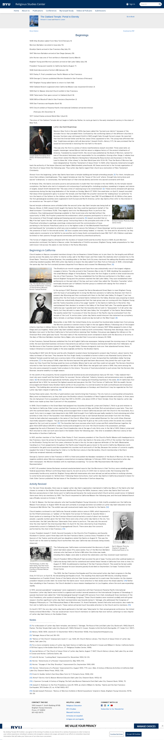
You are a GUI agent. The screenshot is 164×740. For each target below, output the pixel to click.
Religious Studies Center (30, 4)
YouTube (112, 705)
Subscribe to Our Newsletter (112, 709)
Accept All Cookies (133, 734)
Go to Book (130, 16)
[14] (125, 581)
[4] (66, 230)
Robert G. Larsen (60, 19)
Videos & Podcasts (84, 10)
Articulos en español (74, 716)
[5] (113, 264)
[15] (129, 605)
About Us (26, 10)
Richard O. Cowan (46, 19)
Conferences (51, 10)
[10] (60, 390)
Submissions (100, 10)
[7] (40, 360)
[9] (118, 380)
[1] (114, 175)
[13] (63, 529)
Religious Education (74, 705)
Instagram (105, 705)
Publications (38, 10)
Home (16, 10)
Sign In (132, 4)
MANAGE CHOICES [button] (146, 726)
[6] (116, 318)
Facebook (102, 705)
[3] (86, 218)
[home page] (6, 4)
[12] (107, 507)
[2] (104, 189)
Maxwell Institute (73, 712)
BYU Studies (71, 709)
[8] (36, 380)
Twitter (108, 705)
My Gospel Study (66, 10)
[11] (59, 423)
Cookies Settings (116, 734)
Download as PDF (128, 31)
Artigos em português (75, 719)
